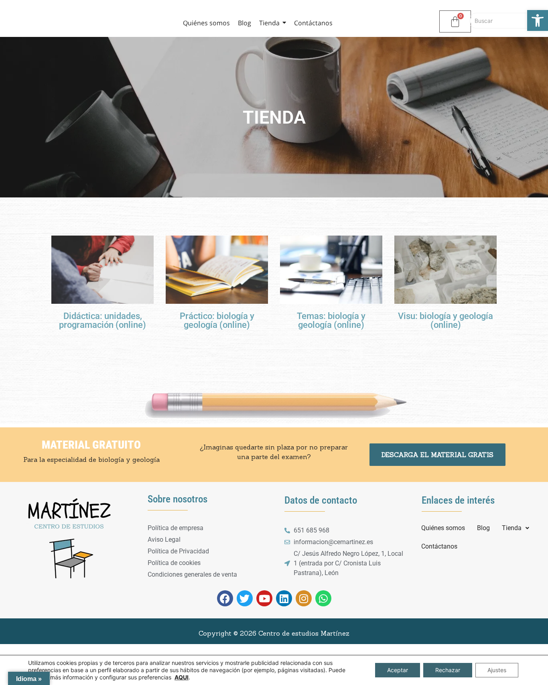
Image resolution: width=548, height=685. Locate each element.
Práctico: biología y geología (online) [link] (217, 320)
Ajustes (496, 670)
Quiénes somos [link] (443, 528)
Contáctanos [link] (439, 546)
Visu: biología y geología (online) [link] (445, 320)
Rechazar (447, 670)
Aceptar (397, 670)
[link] (537, 20)
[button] (515, 528)
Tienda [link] (512, 528)
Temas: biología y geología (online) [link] (331, 320)
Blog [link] (483, 528)
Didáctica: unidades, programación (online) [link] (102, 320)
